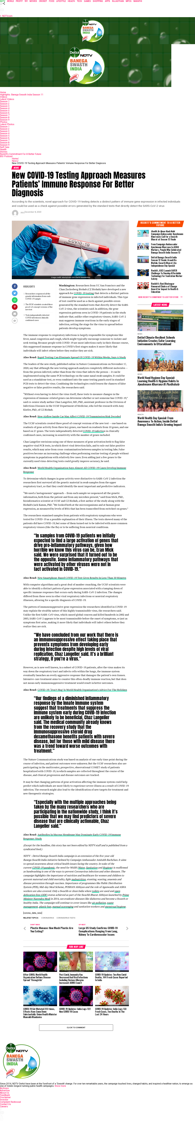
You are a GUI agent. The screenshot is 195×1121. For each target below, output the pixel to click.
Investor (4, 1099)
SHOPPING (98, 1)
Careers (4, 1106)
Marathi (137, 1)
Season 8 (4, 117)
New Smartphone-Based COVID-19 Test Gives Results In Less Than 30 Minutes (82, 577)
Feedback (5, 1095)
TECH (79, 1)
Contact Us (5, 1104)
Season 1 (4, 101)
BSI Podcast (6, 156)
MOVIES (33, 1)
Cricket (43, 1)
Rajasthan (118, 1)
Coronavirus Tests (66, 918)
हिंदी (26, 1)
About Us (4, 1092)
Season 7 (4, 115)
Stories (3, 151)
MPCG (128, 1)
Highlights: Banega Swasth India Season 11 (21, 94)
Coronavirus (47, 918)
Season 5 (4, 110)
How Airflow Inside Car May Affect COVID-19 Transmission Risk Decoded (79, 416)
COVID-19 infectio (93, 431)
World (10, 1)
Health (3, 149)
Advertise (5, 1090)
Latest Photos (7, 124)
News (15, 161)
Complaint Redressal (10, 1102)
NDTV (2, 1)
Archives (4, 1088)
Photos (3, 122)
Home (3, 92)
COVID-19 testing (84, 293)
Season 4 (4, 108)
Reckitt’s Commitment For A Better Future (20, 154)
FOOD (51, 1)
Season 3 (4, 106)
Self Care (4, 147)
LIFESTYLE (61, 1)
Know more (60, 1086)
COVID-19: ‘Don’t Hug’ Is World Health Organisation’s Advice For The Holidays (82, 689)
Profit (19, 1)
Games (87, 1)
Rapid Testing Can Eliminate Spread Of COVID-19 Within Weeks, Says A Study (82, 357)
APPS (107, 1)
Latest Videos (7, 99)
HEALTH (71, 1)
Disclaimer (5, 1097)
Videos (3, 97)
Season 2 (4, 103)
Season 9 (4, 119)
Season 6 (4, 113)
